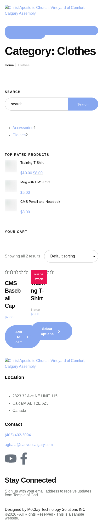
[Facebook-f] (24, 459)
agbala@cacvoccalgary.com (29, 445)
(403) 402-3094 (18, 435)
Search (13, 92)
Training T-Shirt (38, 290)
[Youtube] (11, 459)
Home (9, 65)
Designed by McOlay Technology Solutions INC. (45, 509)
